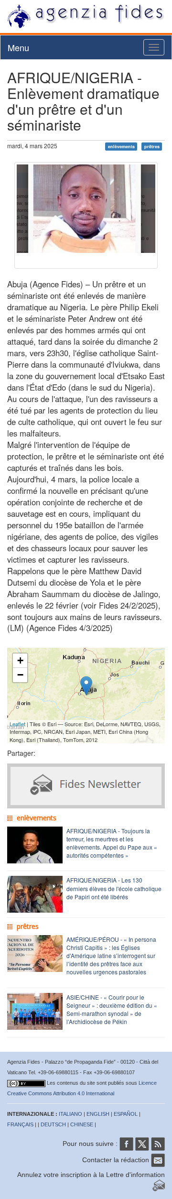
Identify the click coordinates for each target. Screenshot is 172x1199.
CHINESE (81, 1124)
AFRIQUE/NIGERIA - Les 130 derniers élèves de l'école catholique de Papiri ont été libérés (113, 888)
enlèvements (121, 146)
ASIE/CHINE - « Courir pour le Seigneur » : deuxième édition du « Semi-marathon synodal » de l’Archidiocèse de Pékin (111, 1009)
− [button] (20, 675)
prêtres (152, 146)
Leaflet (17, 724)
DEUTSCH (53, 1124)
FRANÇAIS (20, 1124)
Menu (18, 47)
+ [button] (20, 660)
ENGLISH (97, 1114)
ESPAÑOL (126, 1114)
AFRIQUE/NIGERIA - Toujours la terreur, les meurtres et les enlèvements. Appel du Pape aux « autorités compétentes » (111, 843)
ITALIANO (70, 1114)
